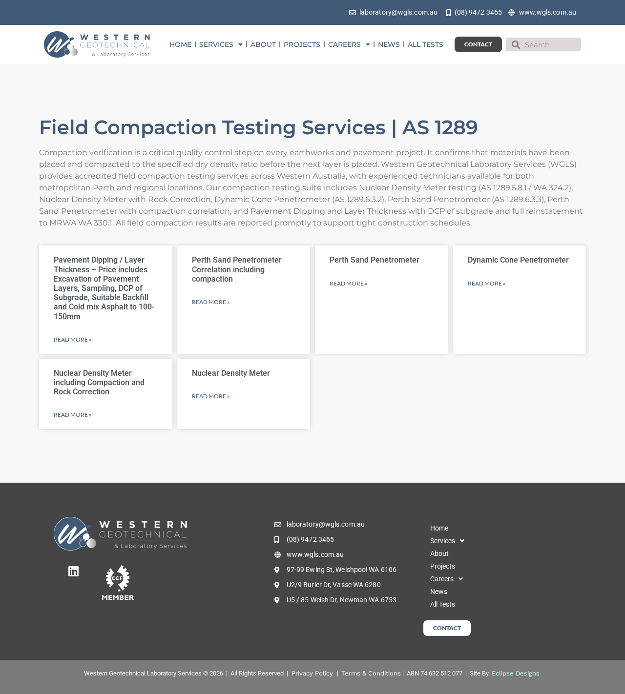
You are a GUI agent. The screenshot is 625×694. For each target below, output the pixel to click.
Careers (344, 44)
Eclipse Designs (516, 673)
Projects (302, 44)
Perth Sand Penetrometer (374, 260)
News (389, 44)
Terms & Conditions (371, 673)
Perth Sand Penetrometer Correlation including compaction (237, 269)
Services (216, 44)
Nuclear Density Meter (231, 373)
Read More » (73, 339)
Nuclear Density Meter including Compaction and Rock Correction (99, 382)
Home (180, 44)
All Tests (425, 44)
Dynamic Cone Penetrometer (518, 260)
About (263, 44)
